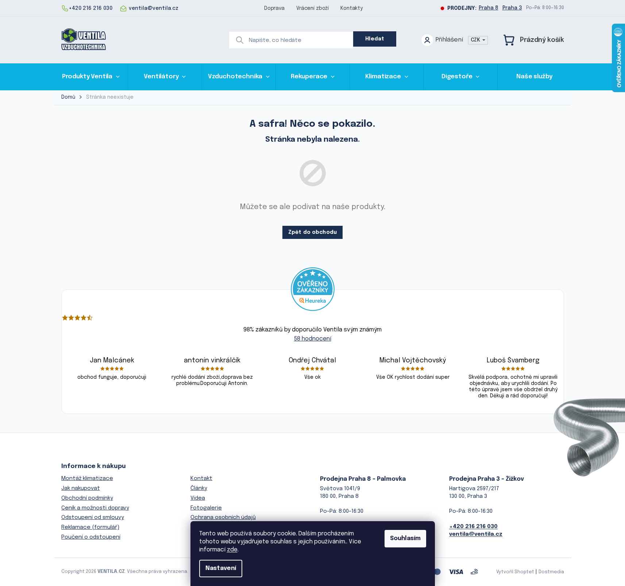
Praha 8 (488, 8)
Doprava (274, 8)
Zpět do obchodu (312, 232)
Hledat (374, 39)
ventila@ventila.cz (475, 534)
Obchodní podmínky (87, 498)
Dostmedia (551, 572)
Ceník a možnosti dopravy (95, 508)
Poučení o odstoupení (90, 537)
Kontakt (201, 478)
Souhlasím (405, 538)
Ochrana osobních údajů (223, 517)
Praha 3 (512, 8)
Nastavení (220, 568)
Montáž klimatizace (87, 478)
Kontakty (351, 8)
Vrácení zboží (312, 8)
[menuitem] (91, 76)
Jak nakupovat (80, 488)
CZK (476, 40)
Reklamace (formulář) (90, 527)
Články (198, 488)
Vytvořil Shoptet (515, 572)
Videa (197, 498)
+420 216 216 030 (473, 527)
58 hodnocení (312, 339)
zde (232, 550)
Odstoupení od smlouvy (92, 517)
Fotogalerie (206, 508)
